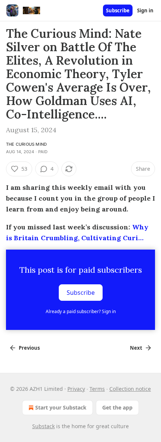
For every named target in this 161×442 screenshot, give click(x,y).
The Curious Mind (26, 144)
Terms (97, 388)
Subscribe (118, 10)
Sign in (145, 10)
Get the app (117, 407)
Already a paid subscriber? (81, 311)
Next (136, 347)
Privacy (76, 388)
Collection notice (130, 388)
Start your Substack (60, 407)
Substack (43, 426)
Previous (29, 347)
